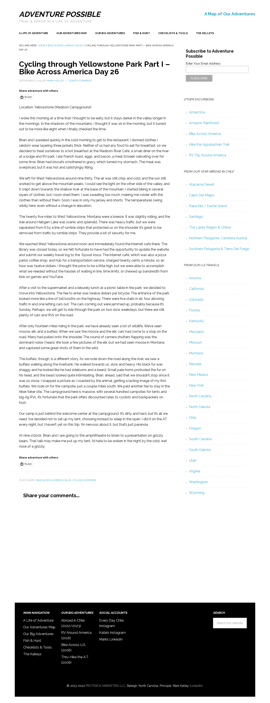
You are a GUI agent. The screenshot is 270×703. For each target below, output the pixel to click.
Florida (194, 310)
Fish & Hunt (32, 641)
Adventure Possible (59, 14)
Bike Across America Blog (53, 480)
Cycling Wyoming (84, 480)
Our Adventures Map (39, 627)
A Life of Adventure (38, 620)
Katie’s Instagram (112, 633)
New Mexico (198, 375)
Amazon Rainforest (204, 123)
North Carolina (200, 396)
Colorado (196, 300)
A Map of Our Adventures (229, 13)
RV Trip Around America (207, 155)
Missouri (195, 342)
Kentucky (196, 321)
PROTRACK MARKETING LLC (106, 685)
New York (196, 385)
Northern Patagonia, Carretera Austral (218, 238)
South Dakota (200, 450)
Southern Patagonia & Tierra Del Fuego (219, 249)
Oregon (195, 428)
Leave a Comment (80, 80)
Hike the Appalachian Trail (209, 144)
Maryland (196, 332)
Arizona (195, 278)
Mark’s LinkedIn (111, 639)
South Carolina (200, 439)
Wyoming (196, 493)
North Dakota (199, 407)
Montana (196, 353)
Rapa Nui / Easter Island (208, 206)
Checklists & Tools (37, 647)
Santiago (196, 217)
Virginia (194, 471)
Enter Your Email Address (203, 63)
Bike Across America (205, 134)
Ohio (192, 418)
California (196, 289)
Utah (192, 460)
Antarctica (197, 112)
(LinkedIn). (196, 685)
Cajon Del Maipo (202, 195)
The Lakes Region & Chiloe (210, 227)
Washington (198, 482)
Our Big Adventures (38, 634)
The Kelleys (32, 654)
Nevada (195, 364)
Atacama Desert (202, 184)
